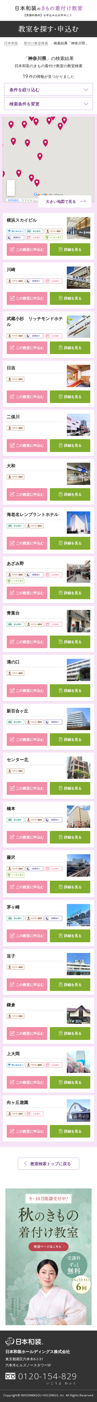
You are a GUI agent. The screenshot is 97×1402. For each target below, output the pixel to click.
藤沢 (11, 857)
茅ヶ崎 (13, 907)
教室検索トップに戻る (50, 1163)
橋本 (11, 808)
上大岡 (13, 1054)
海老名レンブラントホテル (32, 514)
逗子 (11, 956)
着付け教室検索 (36, 43)
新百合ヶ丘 (17, 711)
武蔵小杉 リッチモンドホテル (35, 321)
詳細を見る (73, 249)
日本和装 (11, 43)
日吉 (11, 368)
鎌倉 (11, 1005)
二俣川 (13, 417)
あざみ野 (15, 563)
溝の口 (13, 662)
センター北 (17, 759)
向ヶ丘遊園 (17, 1102)
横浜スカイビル (22, 220)
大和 (11, 466)
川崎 (11, 269)
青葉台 (13, 613)
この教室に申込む (30, 249)
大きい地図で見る (61, 201)
